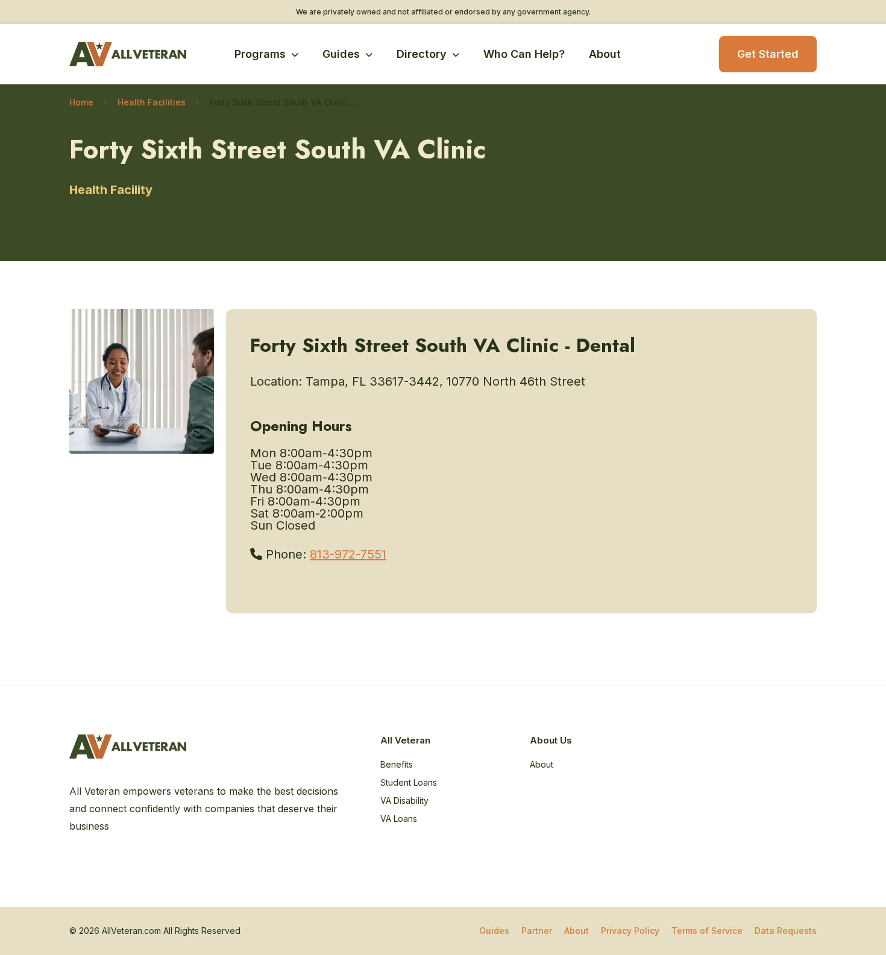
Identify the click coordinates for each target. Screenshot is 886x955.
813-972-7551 (348, 554)
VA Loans (398, 818)
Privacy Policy (630, 930)
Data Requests (786, 930)
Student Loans (408, 782)
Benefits (396, 764)
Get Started (768, 54)
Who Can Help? (524, 54)
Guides (341, 54)
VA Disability (404, 800)
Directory (422, 54)
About (605, 54)
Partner (536, 930)
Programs (260, 54)
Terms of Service (707, 930)
